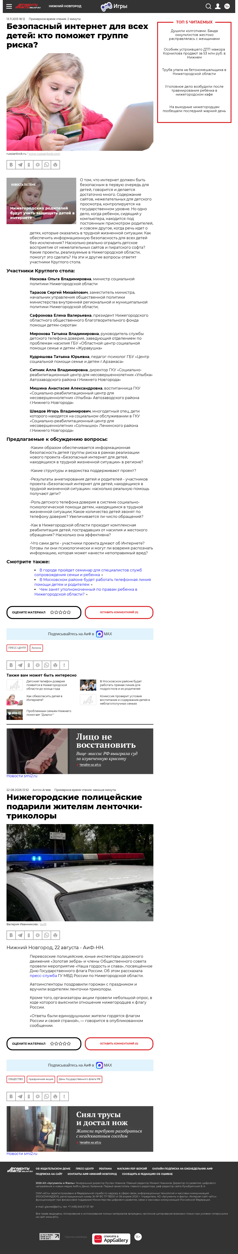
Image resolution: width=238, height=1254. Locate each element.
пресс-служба (43, 976)
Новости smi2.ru (22, 776)
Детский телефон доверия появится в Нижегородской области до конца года (46, 685)
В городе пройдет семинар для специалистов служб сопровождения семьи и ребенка (88, 572)
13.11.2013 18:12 (16, 19)
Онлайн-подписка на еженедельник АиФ (182, 1168)
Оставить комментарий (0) (119, 612)
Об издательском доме (53, 1168)
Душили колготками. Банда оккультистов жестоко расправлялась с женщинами (194, 35)
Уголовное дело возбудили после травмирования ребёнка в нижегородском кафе (194, 91)
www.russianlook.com (44, 153)
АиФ (43, 924)
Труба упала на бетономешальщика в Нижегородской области (194, 72)
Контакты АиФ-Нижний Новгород (92, 1174)
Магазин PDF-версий (132, 1168)
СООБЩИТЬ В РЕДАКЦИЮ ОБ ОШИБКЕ (147, 1174)
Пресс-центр (85, 1168)
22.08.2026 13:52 (18, 790)
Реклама (105, 1168)
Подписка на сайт (49, 1174)
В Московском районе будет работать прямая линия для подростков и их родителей (121, 685)
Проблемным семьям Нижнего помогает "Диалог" (48, 712)
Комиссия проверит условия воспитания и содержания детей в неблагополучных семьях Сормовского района (115, 701)
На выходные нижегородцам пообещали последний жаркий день (194, 109)
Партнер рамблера (76, 1236)
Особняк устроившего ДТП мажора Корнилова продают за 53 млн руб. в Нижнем (194, 53)
